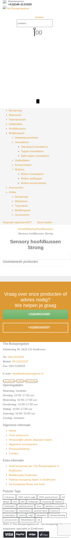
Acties (12, 192)
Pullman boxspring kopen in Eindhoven (32, 479)
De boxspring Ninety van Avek (27, 484)
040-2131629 (16, 356)
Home (12, 430)
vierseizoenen (10, 520)
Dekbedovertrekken (26, 137)
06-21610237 (20, 361)
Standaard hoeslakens (34, 146)
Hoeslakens (22, 142)
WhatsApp (31, 381)
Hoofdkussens (17, 128)
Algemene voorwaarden (23, 444)
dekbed (58, 501)
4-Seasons (9, 497)
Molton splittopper (31, 178)
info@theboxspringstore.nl (27, 373)
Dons (39, 506)
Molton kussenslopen (33, 183)
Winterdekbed (27, 520)
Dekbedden (16, 124)
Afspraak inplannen (17, 222)
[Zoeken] (56, 23)
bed (22, 501)
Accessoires (16, 187)
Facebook (9, 381)
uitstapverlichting (57, 515)
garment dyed (40, 510)
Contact (13, 453)
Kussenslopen (23, 164)
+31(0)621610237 (38, 327)
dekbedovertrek (26, 506)
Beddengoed (16, 133)
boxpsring (46, 501)
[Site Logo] (16, 8)
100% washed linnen (48, 497)
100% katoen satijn (26, 497)
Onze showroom (19, 435)
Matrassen (15, 114)
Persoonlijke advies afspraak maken (30, 439)
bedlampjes (33, 501)
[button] (38, 17)
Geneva (54, 510)
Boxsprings (15, 110)
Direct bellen (44, 222)
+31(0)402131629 (38, 314)
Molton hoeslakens (32, 173)
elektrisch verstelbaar (55, 506)
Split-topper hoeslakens (35, 155)
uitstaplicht (41, 515)
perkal (22, 515)
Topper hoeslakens (32, 151)
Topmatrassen (17, 119)
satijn (30, 515)
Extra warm (9, 510)
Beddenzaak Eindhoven (23, 475)
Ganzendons (24, 510)
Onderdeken (22, 160)
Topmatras (21, 205)
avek (15, 501)
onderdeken (9, 515)
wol (38, 520)
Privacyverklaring (19, 448)
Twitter (20, 381)
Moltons (19, 169)
